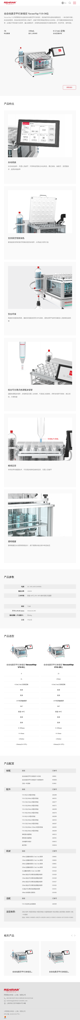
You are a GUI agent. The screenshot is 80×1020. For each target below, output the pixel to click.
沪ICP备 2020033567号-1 (12, 1014)
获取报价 (69, 87)
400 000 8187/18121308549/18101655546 (20, 998)
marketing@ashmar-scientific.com (17, 1000)
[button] (72, 935)
